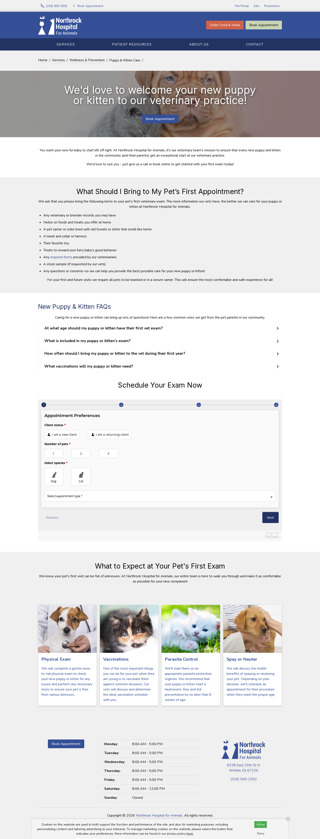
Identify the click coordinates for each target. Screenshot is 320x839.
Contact (254, 44)
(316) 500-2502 (244, 779)
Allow (260, 824)
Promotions (272, 6)
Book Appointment (263, 25)
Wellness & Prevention (87, 60)
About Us (199, 44)
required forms (61, 257)
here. (190, 834)
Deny (260, 833)
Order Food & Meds (225, 25)
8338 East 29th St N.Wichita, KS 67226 (243, 768)
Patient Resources (132, 44)
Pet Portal (242, 6)
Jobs (256, 6)
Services (66, 44)
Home (42, 60)
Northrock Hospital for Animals (159, 815)
